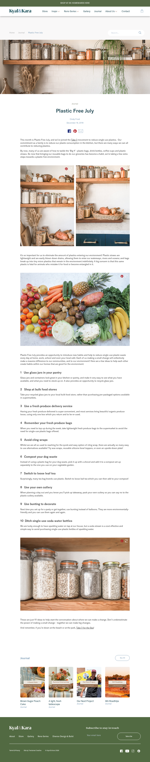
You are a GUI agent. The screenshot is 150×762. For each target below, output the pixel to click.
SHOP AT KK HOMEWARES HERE (75, 3)
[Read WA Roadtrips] (117, 682)
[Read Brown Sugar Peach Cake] (32, 682)
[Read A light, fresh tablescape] (61, 682)
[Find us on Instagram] (133, 751)
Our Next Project (85, 701)
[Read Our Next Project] (89, 682)
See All (122, 658)
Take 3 (74, 139)
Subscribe (129, 736)
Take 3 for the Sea (84, 627)
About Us (110, 11)
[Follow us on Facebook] (121, 751)
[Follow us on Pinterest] (139, 751)
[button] (141, 33)
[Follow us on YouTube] (127, 751)
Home (12, 33)
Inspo (54, 11)
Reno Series (70, 11)
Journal (21, 33)
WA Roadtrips (112, 701)
